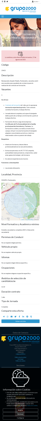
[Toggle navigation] (2, 16)
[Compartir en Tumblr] (31, 316)
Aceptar (20, 410)
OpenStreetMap (29, 219)
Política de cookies (20, 361)
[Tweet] (15, 316)
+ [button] (4, 185)
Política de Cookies (32, 405)
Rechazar (20, 414)
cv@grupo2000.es (20, 354)
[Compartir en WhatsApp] (7, 316)
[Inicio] (20, 8)
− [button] (4, 188)
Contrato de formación (12, 105)
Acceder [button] (35, 1)
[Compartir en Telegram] (4, 316)
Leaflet (22, 219)
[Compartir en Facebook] (19, 316)
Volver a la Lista (20, 321)
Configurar (20, 418)
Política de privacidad (20, 357)
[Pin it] (27, 316)
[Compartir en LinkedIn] (23, 316)
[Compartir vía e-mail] (11, 316)
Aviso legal (20, 359)
